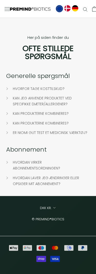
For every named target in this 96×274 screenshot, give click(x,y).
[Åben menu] (7, 9)
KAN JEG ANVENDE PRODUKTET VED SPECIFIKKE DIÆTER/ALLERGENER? (42, 101)
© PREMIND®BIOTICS (48, 219)
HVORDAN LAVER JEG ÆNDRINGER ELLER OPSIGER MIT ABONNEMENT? (46, 180)
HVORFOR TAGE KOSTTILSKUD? (39, 88)
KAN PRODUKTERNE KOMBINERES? (41, 113)
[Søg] (85, 9)
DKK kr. (45, 208)
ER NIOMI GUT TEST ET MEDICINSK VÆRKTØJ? (50, 132)
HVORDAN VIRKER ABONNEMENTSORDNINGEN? (36, 165)
